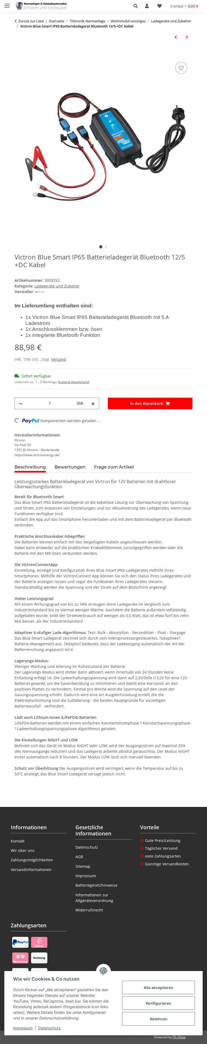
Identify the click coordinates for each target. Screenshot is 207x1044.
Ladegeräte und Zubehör (57, 286)
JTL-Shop (178, 1037)
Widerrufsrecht (89, 910)
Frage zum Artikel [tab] (114, 467)
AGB (79, 856)
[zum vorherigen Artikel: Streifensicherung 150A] (175, 37)
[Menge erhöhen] (93, 403)
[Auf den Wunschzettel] (181, 68)
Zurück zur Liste (31, 21)
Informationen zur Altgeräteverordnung (94, 897)
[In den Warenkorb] (19, 55)
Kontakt (18, 841)
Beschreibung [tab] (30, 467)
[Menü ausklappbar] (7, 3)
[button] (137, 6)
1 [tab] (100, 246)
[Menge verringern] (21, 403)
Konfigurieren (158, 1003)
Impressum (23, 1028)
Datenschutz (49, 1028)
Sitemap (82, 866)
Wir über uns (22, 850)
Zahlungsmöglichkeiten (32, 859)
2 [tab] (106, 246)
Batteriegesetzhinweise (96, 885)
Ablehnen (158, 1019)
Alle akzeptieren (158, 987)
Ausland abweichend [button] (73, 382)
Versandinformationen (31, 869)
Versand (58, 359)
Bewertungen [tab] (69, 467)
